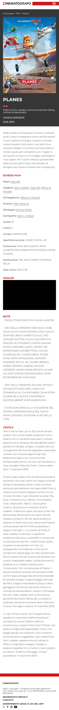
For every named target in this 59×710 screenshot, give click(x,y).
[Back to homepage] (11, 683)
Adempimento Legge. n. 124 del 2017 (23, 704)
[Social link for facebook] (8, 707)
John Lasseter (21, 187)
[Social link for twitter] (4, 707)
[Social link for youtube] (15, 707)
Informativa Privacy (15, 697)
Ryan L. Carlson (25, 215)
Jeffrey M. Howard (30, 197)
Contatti (8, 700)
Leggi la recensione (13, 117)
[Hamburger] (54, 3)
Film (18, 13)
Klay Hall (15, 181)
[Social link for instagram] (11, 707)
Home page (8, 13)
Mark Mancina (21, 203)
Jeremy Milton (24, 209)
